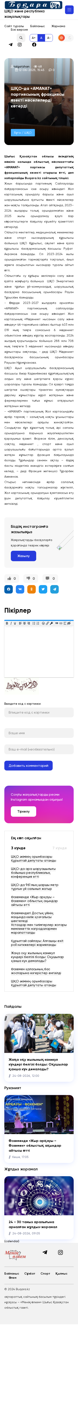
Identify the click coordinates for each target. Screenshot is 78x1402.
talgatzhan (21, 66)
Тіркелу (23, 811)
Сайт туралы (14, 26)
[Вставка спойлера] (65, 623)
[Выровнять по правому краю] (28, 623)
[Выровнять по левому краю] (20, 623)
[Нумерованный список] (38, 623)
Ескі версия (19, 29)
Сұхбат (29, 1273)
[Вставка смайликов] (43, 623)
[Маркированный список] (34, 623)
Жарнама (58, 26)
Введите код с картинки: (22, 703)
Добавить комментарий (28, 766)
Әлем (12, 1278)
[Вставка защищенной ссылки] (51, 623)
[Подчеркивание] (15, 623)
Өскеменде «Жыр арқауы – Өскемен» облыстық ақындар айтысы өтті (35, 1146)
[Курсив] (11, 623)
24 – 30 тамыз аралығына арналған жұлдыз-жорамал (33, 1224)
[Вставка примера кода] (61, 623)
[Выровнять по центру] (25, 623)
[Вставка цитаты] (57, 623)
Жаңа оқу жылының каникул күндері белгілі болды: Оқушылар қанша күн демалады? (38, 1064)
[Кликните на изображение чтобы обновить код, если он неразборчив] (21, 693)
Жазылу (23, 556)
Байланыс (37, 26)
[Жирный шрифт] (7, 623)
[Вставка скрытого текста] (69, 623)
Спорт (45, 1273)
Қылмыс (61, 1273)
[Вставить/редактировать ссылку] (47, 623)
